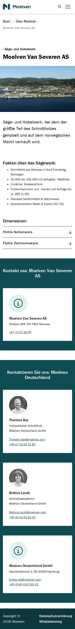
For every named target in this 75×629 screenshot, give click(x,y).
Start (7, 21)
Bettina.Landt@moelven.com (27, 512)
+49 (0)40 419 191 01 (23, 584)
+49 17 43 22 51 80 (22, 444)
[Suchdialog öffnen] (59, 7)
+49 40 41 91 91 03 (22, 517)
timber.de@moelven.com (25, 579)
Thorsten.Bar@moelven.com (27, 439)
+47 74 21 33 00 (20, 332)
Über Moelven (26, 21)
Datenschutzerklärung (55, 616)
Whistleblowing (50, 621)
